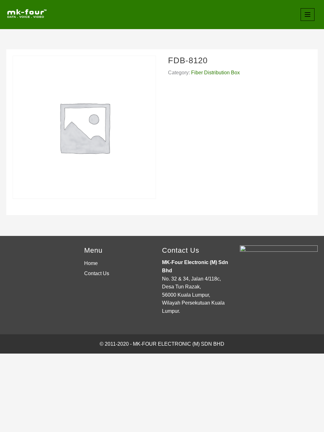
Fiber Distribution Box (215, 72)
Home (91, 263)
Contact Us (96, 273)
